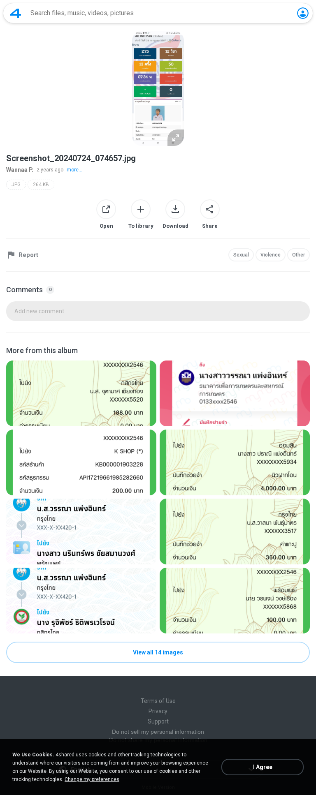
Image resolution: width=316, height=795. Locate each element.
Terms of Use (158, 701)
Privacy (158, 711)
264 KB (41, 184)
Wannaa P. (19, 169)
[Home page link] (15, 13)
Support (158, 721)
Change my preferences (92, 779)
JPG (16, 184)
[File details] (81, 393)
